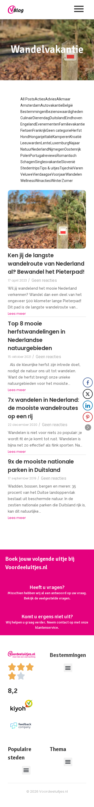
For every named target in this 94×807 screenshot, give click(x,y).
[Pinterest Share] (88, 417)
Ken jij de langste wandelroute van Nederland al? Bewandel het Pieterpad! (46, 263)
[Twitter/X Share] (88, 394)
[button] (68, 667)
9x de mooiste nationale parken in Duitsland (41, 466)
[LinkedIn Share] (88, 405)
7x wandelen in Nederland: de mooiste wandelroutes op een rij (43, 408)
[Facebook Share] (88, 382)
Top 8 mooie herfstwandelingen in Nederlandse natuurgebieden (36, 336)
